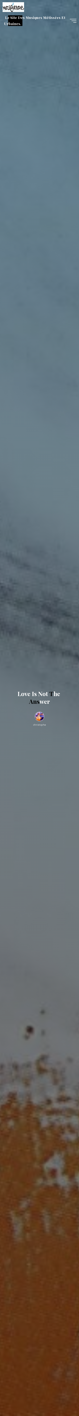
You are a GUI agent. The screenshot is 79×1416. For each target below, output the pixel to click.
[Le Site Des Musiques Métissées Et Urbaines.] (13, 6)
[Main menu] (73, 21)
